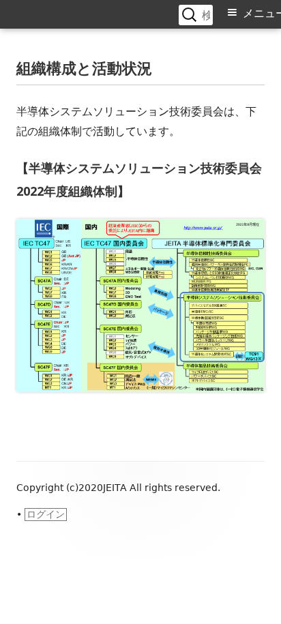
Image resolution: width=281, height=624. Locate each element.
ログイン (46, 514)
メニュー (262, 13)
